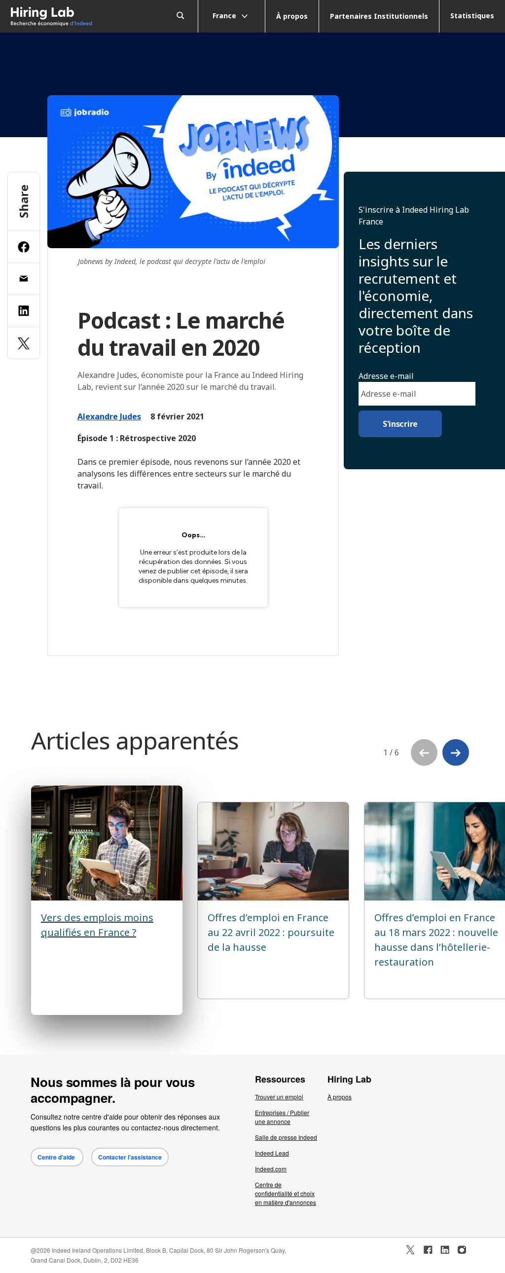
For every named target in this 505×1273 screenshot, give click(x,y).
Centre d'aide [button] (56, 1157)
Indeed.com (271, 1168)
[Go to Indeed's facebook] (428, 1249)
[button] (455, 752)
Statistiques (472, 15)
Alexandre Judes (109, 416)
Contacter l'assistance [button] (130, 1157)
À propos (292, 16)
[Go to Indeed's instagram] (462, 1249)
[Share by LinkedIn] (23, 311)
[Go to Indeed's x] (410, 1249)
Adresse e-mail (386, 376)
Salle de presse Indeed (286, 1137)
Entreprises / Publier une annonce (282, 1116)
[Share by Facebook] (23, 246)
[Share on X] (23, 343)
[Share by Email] (23, 278)
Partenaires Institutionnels (379, 16)
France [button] (225, 15)
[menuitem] (63, 16)
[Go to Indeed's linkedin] (444, 1249)
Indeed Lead (272, 1153)
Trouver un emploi (279, 1096)
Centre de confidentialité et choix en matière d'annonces (285, 1193)
